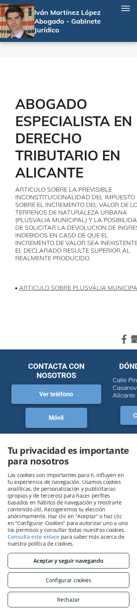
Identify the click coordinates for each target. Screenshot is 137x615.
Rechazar (68, 599)
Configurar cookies (68, 580)
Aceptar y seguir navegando (68, 560)
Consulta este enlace (33, 536)
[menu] (125, 8)
